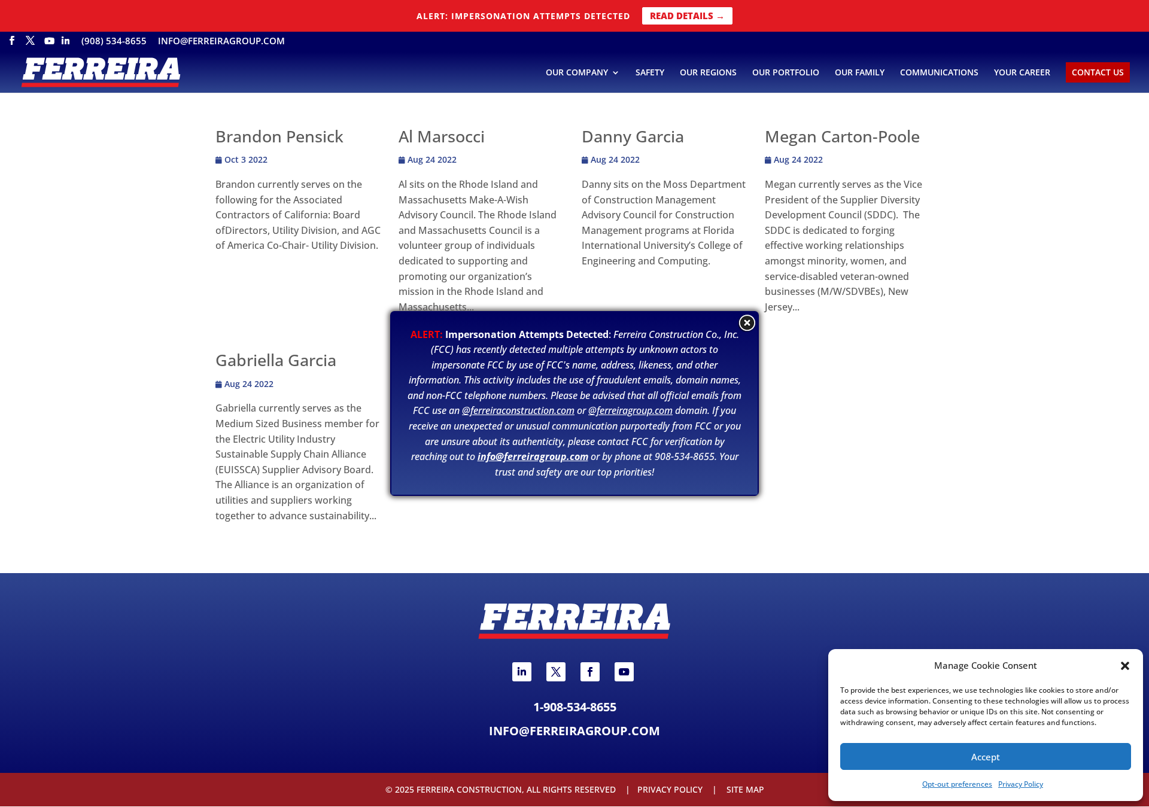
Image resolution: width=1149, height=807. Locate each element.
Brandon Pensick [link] (279, 136)
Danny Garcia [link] (633, 136)
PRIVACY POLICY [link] (670, 789)
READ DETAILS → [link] (687, 16)
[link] (100, 71)
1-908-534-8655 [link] (574, 707)
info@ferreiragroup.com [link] (221, 41)
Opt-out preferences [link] (957, 784)
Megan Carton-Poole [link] (842, 136)
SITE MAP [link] (745, 789)
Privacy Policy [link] (1020, 784)
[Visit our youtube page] (49, 44)
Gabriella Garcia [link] (275, 360)
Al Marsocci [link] (442, 136)
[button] (1125, 666)
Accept (985, 757)
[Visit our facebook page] (11, 44)
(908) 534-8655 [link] (114, 41)
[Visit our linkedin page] (65, 44)
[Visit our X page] (30, 44)
